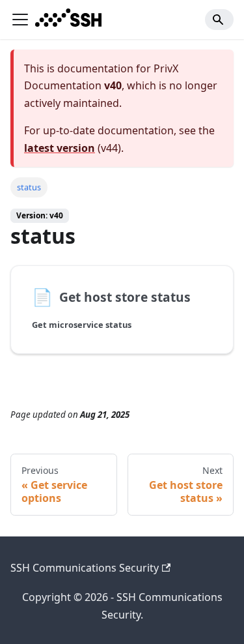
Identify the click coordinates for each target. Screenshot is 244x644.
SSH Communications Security (84, 568)
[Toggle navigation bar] (20, 19)
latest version (59, 148)
